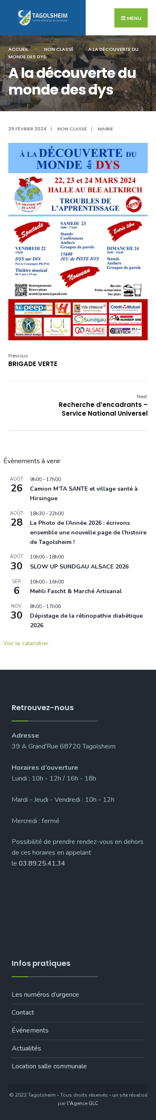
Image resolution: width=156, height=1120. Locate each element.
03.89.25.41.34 (42, 863)
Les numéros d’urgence (45, 994)
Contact (23, 1012)
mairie (105, 128)
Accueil (18, 49)
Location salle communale (49, 1066)
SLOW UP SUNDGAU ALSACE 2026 (79, 567)
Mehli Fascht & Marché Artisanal (76, 591)
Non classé (59, 49)
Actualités (26, 1048)
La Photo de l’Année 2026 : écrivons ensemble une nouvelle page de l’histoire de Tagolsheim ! (88, 532)
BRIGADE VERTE (32, 360)
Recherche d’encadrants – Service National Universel (103, 405)
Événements (30, 1030)
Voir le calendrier (26, 643)
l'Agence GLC (82, 1103)
